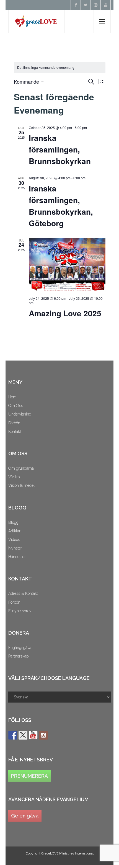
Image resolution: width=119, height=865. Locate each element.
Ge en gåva (25, 816)
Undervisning (19, 414)
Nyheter (15, 548)
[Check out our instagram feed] (43, 735)
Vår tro (14, 477)
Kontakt (14, 431)
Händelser (17, 556)
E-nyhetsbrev (19, 611)
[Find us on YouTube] (33, 735)
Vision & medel (21, 485)
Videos (14, 539)
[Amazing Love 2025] (67, 265)
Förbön (14, 423)
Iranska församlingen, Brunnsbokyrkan (60, 149)
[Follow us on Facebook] (12, 735)
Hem (12, 397)
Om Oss (15, 405)
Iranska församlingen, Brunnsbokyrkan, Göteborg (61, 206)
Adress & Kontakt (23, 593)
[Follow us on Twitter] (23, 735)
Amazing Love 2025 (65, 313)
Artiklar (14, 531)
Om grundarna (21, 468)
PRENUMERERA (29, 776)
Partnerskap (18, 656)
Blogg (13, 522)
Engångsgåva (19, 647)
